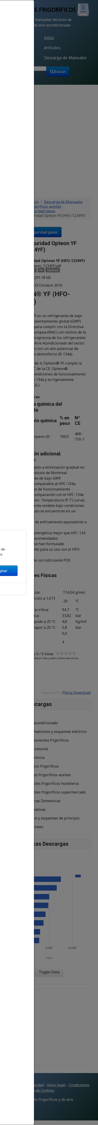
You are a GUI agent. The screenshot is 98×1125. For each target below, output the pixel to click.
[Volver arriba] (90, 1116)
